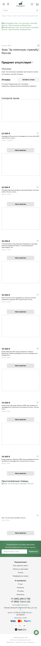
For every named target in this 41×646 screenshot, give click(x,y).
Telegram (24, 625)
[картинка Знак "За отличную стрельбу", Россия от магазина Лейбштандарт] (20, 498)
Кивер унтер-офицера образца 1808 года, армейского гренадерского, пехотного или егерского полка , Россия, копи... (20, 407)
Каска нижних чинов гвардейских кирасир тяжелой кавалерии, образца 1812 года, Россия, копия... (19, 298)
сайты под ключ (21, 642)
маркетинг (31, 642)
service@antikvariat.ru (20, 605)
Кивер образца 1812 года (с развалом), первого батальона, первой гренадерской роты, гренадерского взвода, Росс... (20, 353)
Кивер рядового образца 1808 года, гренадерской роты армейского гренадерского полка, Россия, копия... (20, 460)
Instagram (20, 625)
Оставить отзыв (28, 80)
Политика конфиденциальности (20, 640)
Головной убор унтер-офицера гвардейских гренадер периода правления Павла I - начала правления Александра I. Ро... (19, 245)
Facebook (16, 625)
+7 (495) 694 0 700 (20, 598)
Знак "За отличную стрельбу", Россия (13, 518)
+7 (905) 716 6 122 (20, 601)
